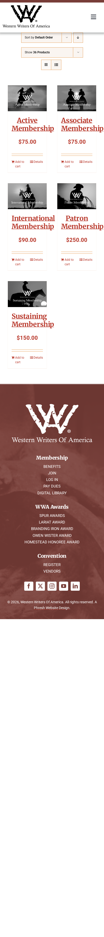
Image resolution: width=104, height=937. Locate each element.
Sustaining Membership (33, 320)
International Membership (33, 222)
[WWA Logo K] (26, 7)
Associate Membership (82, 124)
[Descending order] (78, 37)
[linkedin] (75, 586)
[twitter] (40, 586)
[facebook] (28, 586)
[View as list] (56, 65)
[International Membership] (27, 196)
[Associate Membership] (76, 98)
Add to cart (19, 164)
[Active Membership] (27, 98)
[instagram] (52, 586)
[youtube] (63, 586)
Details (38, 162)
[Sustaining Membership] (27, 294)
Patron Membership (82, 222)
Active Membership (33, 124)
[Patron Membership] (76, 196)
